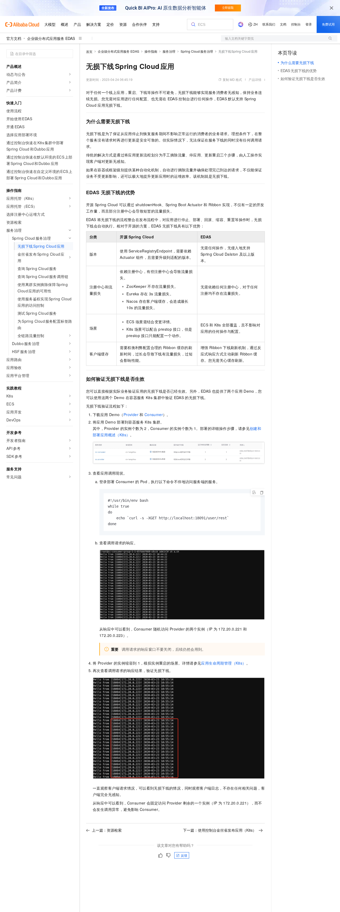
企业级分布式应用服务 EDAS (51, 38)
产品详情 (255, 79)
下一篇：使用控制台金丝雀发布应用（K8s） (219, 830)
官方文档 (13, 38)
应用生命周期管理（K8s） (223, 663)
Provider (131, 414)
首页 (89, 51)
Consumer (153, 414)
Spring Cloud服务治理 (197, 51)
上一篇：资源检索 (107, 830)
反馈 (184, 855)
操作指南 (150, 51)
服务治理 (169, 51)
